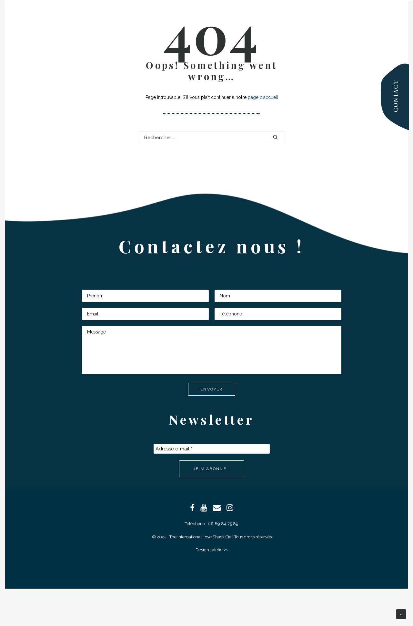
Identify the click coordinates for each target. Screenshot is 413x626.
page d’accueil (263, 97)
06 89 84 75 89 (223, 523)
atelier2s (220, 549)
